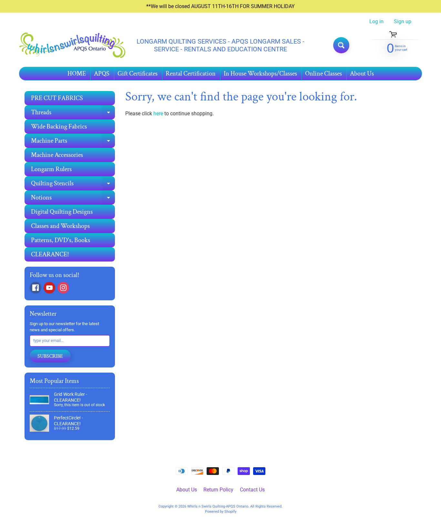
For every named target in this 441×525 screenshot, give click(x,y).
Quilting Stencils (73, 184)
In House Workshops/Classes (260, 73)
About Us (362, 73)
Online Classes (323, 73)
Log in (376, 21)
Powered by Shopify (220, 512)
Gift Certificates (138, 73)
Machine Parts (73, 142)
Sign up (402, 21)
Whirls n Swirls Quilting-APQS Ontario (217, 506)
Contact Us (252, 490)
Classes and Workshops (60, 226)
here (158, 113)
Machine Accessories (57, 155)
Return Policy (218, 490)
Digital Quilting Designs (62, 212)
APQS (101, 73)
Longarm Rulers (51, 169)
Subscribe (50, 356)
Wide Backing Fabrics (59, 126)
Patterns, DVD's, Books (60, 240)
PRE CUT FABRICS (57, 98)
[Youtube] (49, 287)
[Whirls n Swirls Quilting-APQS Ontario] (72, 45)
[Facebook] (35, 287)
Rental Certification (191, 73)
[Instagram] (63, 287)
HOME (76, 73)
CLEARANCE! (50, 254)
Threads (73, 113)
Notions (73, 199)
